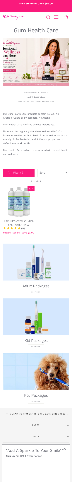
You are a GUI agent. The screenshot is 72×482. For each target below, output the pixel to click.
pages (36, 425)
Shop (36, 436)
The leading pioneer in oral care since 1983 (36, 414)
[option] (36, 4)
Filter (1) (18, 173)
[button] (14, 228)
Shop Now (36, 292)
